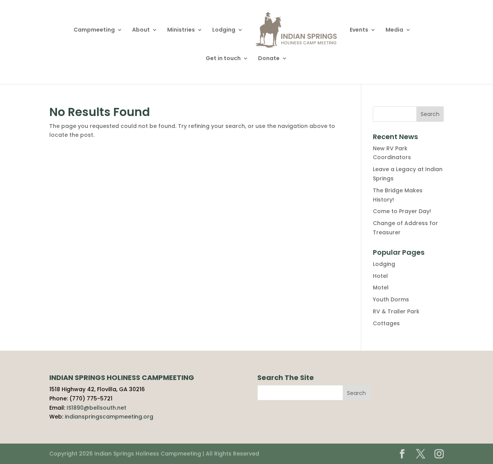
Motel (381, 287)
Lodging (223, 30)
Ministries (181, 30)
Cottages (386, 323)
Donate (269, 58)
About (141, 30)
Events (359, 30)
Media (394, 30)
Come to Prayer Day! (402, 211)
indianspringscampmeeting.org (109, 416)
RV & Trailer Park (396, 311)
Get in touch (223, 58)
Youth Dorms (391, 299)
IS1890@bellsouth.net (96, 408)
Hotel (380, 276)
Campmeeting (94, 30)
